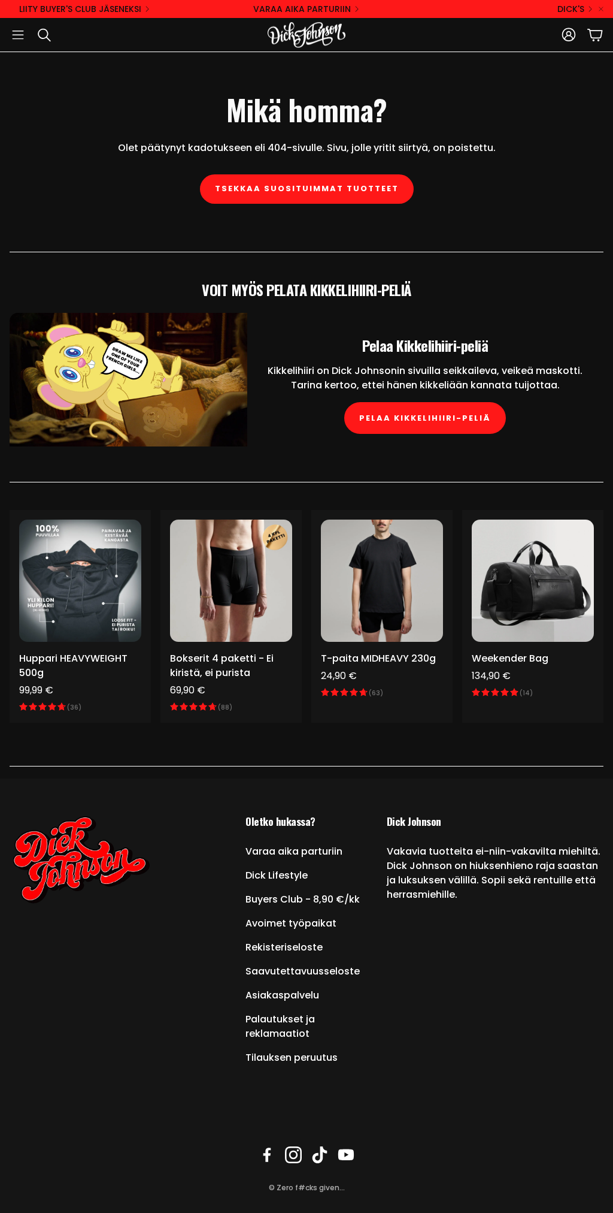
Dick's (570, 9)
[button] (18, 34)
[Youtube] (346, 1154)
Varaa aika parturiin (302, 9)
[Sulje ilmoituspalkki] (601, 9)
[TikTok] (319, 1154)
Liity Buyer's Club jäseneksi (80, 9)
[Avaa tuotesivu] (80, 581)
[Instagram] (293, 1154)
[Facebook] (267, 1154)
